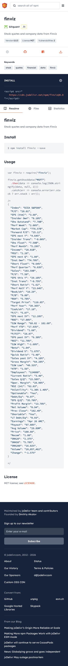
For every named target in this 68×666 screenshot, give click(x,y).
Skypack (35, 606)
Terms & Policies (43, 568)
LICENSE (29, 483)
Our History (11, 568)
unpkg (34, 599)
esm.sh (60, 599)
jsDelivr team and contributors (40, 510)
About (7, 561)
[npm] (43, 52)
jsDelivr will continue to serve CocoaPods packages (28, 644)
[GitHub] (25, 52)
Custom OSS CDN (14, 582)
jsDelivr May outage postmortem (23, 657)
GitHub (8, 599)
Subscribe (34, 541)
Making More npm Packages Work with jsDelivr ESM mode (32, 635)
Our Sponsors (12, 575)
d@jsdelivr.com (43, 575)
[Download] (61, 52)
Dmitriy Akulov (27, 514)
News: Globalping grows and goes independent (32, 651)
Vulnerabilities (47, 40)
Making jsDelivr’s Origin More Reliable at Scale (32, 627)
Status (37, 561)
